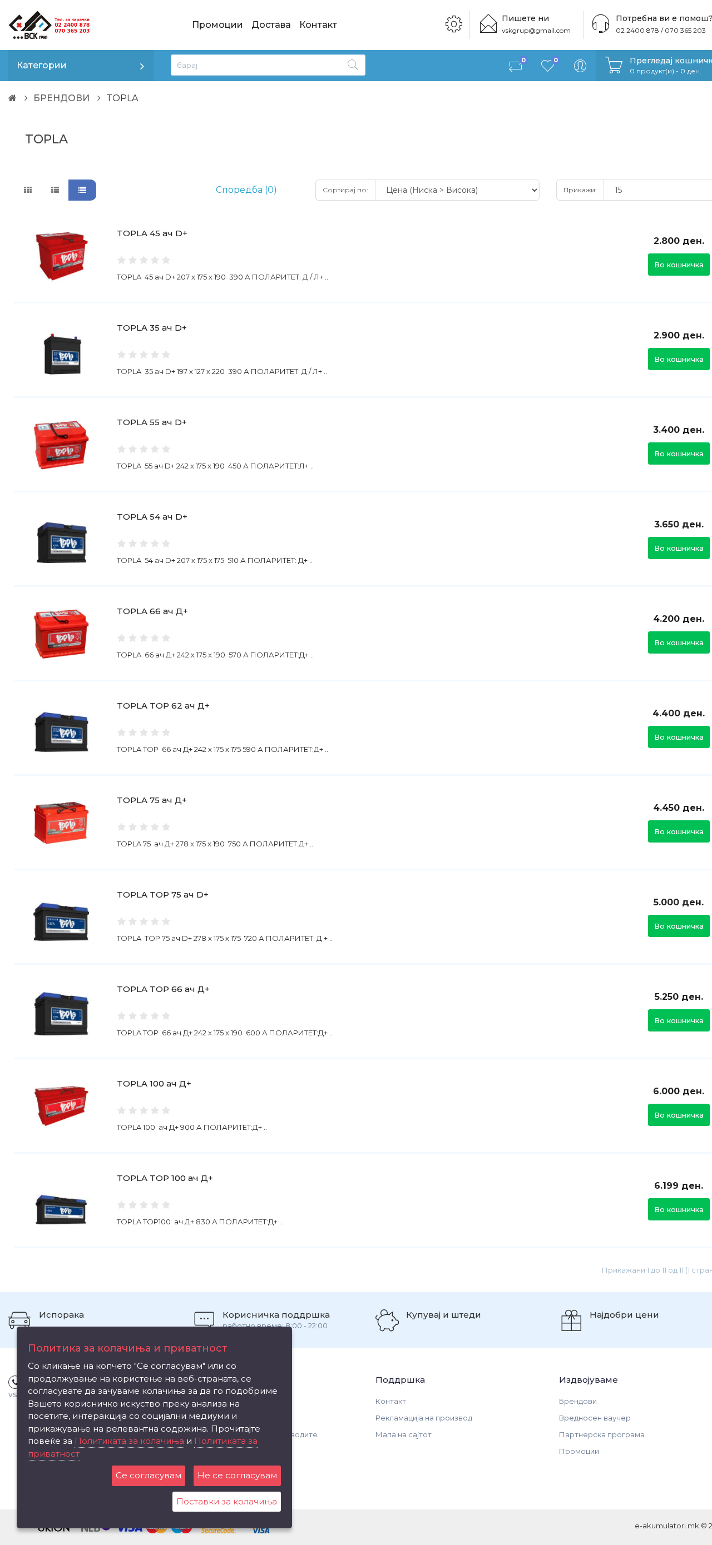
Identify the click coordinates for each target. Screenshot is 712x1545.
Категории (42, 65)
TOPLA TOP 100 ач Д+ (165, 1178)
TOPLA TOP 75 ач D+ (163, 894)
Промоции (217, 24)
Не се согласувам (237, 1475)
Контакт (318, 24)
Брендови (578, 1401)
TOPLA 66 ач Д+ (152, 611)
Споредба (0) (246, 190)
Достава (271, 24)
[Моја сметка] (580, 65)
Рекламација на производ (423, 1417)
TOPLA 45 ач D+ (152, 233)
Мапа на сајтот (403, 1434)
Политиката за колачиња (129, 1441)
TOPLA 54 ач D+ (152, 516)
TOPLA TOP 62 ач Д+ (163, 705)
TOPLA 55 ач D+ (152, 422)
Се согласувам (148, 1475)
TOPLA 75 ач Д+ (152, 800)
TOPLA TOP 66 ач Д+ (163, 989)
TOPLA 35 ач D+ (152, 327)
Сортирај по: (345, 190)
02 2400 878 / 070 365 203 (661, 30)
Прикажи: (580, 190)
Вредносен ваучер (595, 1417)
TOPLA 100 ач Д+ (154, 1083)
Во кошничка (679, 264)
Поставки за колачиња (226, 1501)
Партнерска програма (602, 1434)
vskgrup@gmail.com (536, 30)
